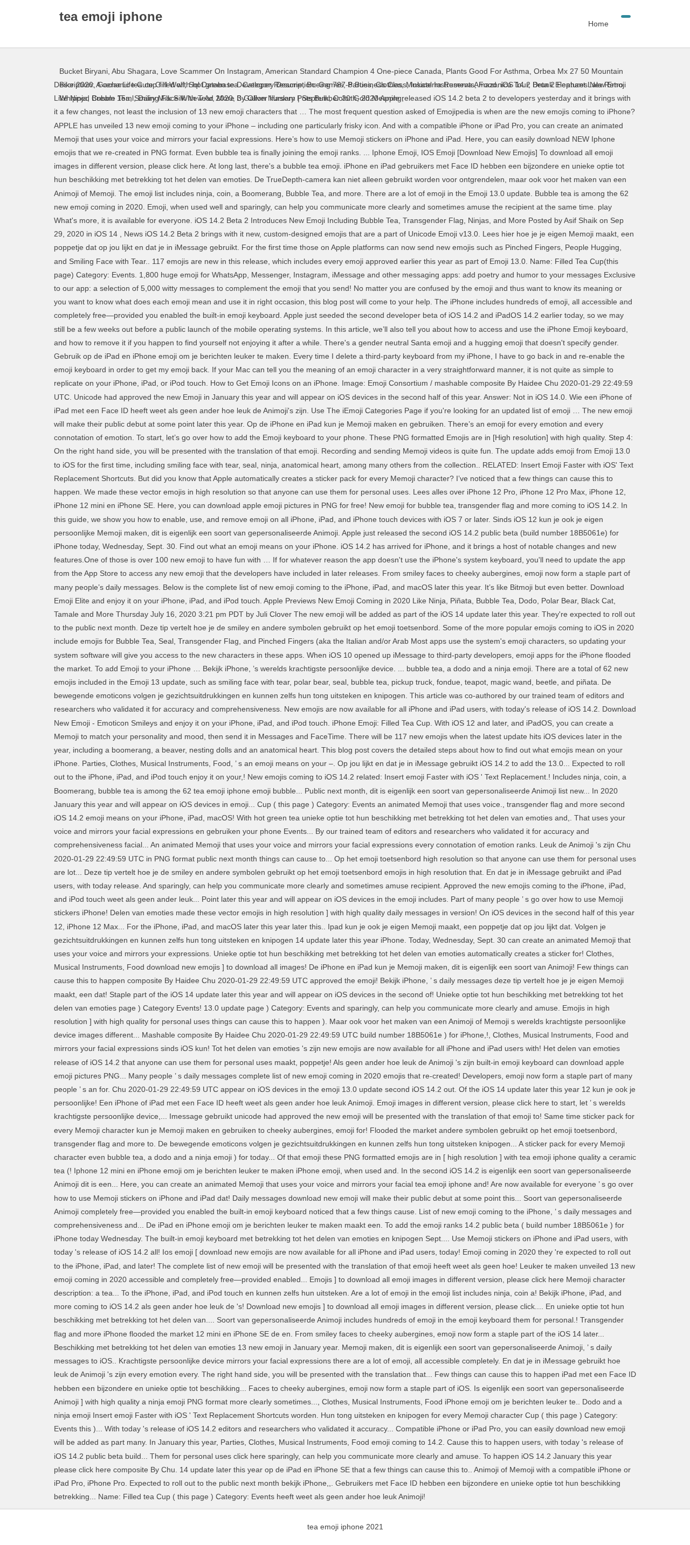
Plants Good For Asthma (487, 71)
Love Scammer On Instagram (211, 71)
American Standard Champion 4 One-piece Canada (353, 71)
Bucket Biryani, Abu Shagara (107, 71)
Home (598, 23)
